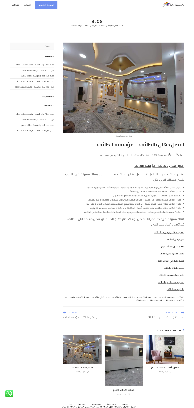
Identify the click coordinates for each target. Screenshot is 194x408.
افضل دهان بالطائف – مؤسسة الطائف (84, 25)
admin (181, 155)
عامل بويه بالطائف (175, 289)
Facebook (111, 404)
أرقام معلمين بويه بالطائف (171, 275)
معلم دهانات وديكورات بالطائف (169, 232)
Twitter (124, 404)
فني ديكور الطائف (175, 239)
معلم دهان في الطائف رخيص (170, 261)
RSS (70, 404)
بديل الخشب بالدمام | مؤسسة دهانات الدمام (37, 70)
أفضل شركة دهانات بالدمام (134, 155)
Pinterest (82, 404)
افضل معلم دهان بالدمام (110, 155)
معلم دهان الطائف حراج (172, 246)
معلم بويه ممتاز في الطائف (171, 282)
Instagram (96, 404)
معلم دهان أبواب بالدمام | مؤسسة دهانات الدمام (35, 64)
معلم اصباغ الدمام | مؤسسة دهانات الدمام (38, 76)
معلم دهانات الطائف (82, 367)
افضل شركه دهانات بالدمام (165, 367)
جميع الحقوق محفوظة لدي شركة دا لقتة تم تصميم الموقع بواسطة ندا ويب (99, 407)
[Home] (122, 25)
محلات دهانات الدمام (123, 389)
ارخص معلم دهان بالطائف (171, 253)
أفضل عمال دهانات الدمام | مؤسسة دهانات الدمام (34, 87)
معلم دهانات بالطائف (174, 268)
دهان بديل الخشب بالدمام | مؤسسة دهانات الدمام (35, 81)
